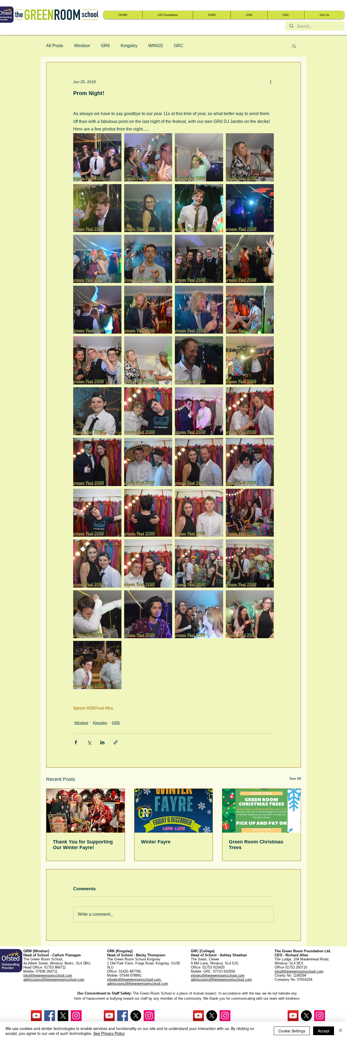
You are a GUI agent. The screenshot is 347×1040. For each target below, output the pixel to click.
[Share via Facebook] (75, 742)
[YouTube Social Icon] (36, 1015)
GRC (179, 45)
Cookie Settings (291, 1031)
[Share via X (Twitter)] (89, 742)
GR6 (105, 45)
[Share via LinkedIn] (102, 742)
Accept (323, 1031)
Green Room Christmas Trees (256, 844)
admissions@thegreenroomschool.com (137, 984)
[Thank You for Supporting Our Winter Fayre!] (85, 811)
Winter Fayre (156, 842)
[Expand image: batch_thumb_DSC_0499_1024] (97, 157)
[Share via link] (115, 742)
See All (295, 778)
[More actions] (270, 82)
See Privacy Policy (109, 1033)
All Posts (54, 45)
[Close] (340, 1031)
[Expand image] (148, 157)
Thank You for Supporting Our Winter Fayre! (83, 844)
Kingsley (129, 45)
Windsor (82, 45)
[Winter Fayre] (173, 811)
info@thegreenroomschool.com (299, 971)
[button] (294, 46)
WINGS (155, 45)
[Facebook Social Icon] (49, 1015)
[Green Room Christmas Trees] (261, 811)
